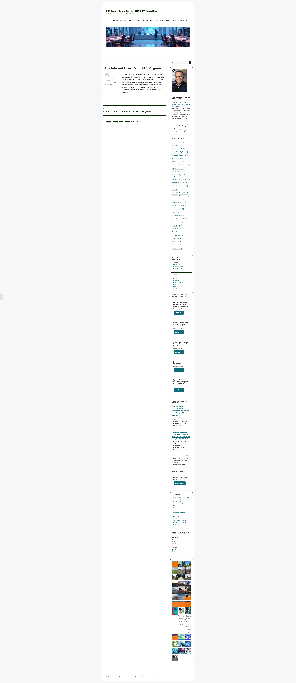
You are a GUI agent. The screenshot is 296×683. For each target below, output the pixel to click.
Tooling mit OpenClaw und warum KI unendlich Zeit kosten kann (181, 522)
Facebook (176, 179)
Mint (111, 84)
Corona (185, 165)
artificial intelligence (179, 148)
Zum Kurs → (179, 312)
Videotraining (178, 238)
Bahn (175, 152)
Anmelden (176, 262)
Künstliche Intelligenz (180, 192)
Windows (176, 241)
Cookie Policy (159, 20)
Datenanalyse (177, 168)
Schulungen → (179, 483)
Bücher (115, 20)
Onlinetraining (147, 20)
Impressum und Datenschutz (176, 20)
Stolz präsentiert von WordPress (149, 676)
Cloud (175, 161)
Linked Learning (178, 202)
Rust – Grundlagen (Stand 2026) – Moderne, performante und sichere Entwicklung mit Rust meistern (180, 410)
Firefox (186, 179)
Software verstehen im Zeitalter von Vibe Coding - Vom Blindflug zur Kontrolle (181, 104)
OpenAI (176, 212)
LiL (174, 196)
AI (174, 142)
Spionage (176, 225)
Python (176, 218)
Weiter (137, 20)
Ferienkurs (176, 516)
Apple (175, 145)
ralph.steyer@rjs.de (110, 78)
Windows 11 (177, 248)
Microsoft (184, 205)
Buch (175, 155)
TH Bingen (176, 228)
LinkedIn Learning (179, 199)
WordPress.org (177, 268)
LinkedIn (183, 196)
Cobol (183, 161)
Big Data (184, 152)
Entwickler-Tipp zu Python (180, 175)
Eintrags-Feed (177, 264)
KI (174, 189)
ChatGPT (182, 158)
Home (108, 20)
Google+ (176, 182)
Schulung (186, 218)
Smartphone (177, 222)
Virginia (114, 84)
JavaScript (183, 186)
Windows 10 (177, 245)
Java (174, 186)
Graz (184, 182)
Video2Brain (177, 232)
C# (174, 158)
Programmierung (178, 215)
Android (181, 142)
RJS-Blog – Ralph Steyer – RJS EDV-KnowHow (131, 11)
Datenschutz (177, 171)
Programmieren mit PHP (180, 456)
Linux (106, 82)
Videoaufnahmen (179, 235)
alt (173, 70)
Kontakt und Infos (126, 20)
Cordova (176, 165)
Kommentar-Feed (178, 266)
